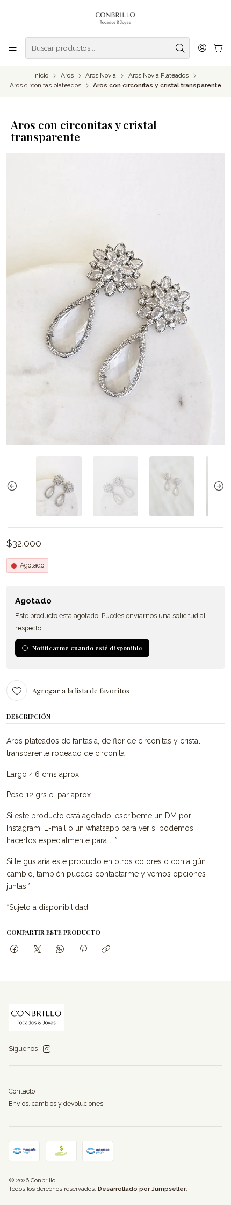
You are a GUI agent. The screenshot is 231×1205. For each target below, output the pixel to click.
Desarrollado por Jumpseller (142, 1189)
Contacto (22, 1091)
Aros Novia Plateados (158, 76)
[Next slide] (216, 486)
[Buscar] (180, 48)
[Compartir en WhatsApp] (60, 950)
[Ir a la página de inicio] (115, 18)
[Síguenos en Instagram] (47, 1049)
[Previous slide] (14, 486)
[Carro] (218, 48)
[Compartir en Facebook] (14, 950)
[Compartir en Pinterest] (83, 950)
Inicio (40, 76)
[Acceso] (202, 48)
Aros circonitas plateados (45, 85)
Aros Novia (100, 76)
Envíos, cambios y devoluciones (56, 1103)
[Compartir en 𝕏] (37, 950)
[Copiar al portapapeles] (105, 950)
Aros (67, 76)
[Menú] (13, 48)
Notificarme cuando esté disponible (87, 647)
